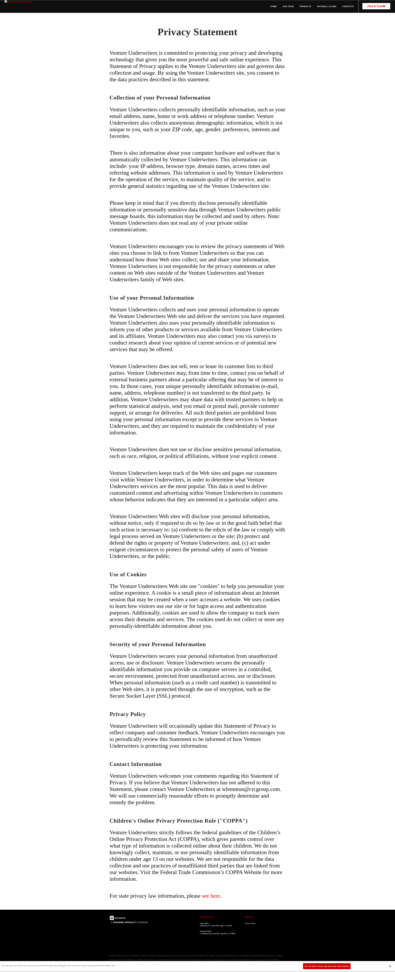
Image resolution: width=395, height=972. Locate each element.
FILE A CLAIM (376, 6)
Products (305, 6)
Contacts (348, 6)
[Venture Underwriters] (19, 1)
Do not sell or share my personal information (327, 966)
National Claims (327, 6)
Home (274, 6)
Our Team (288, 6)
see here (211, 896)
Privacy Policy (250, 923)
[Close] (390, 966)
